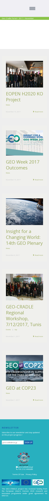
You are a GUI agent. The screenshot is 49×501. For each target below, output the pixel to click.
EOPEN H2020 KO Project (24, 97)
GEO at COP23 (21, 388)
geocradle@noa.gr (25, 467)
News (8, 105)
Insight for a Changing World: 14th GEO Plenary (24, 237)
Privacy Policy (31, 474)
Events (8, 329)
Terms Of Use (18, 474)
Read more (38, 112)
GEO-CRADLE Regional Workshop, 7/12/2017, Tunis (23, 315)
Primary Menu (32, 8)
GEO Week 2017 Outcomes (22, 165)
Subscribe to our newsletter (13, 432)
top (16, 329)
